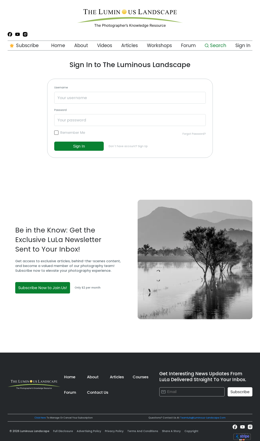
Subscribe (27, 45)
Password (60, 110)
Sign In (242, 45)
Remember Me (72, 133)
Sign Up (143, 146)
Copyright (191, 431)
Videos (104, 45)
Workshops (159, 45)
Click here (40, 417)
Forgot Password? (194, 134)
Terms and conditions (142, 431)
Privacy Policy (114, 431)
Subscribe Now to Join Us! (42, 287)
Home (58, 45)
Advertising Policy (89, 431)
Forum (188, 45)
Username (61, 87)
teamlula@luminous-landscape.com (203, 417)
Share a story (171, 431)
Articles (129, 45)
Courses (140, 377)
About (81, 45)
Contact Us (97, 392)
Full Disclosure (63, 431)
